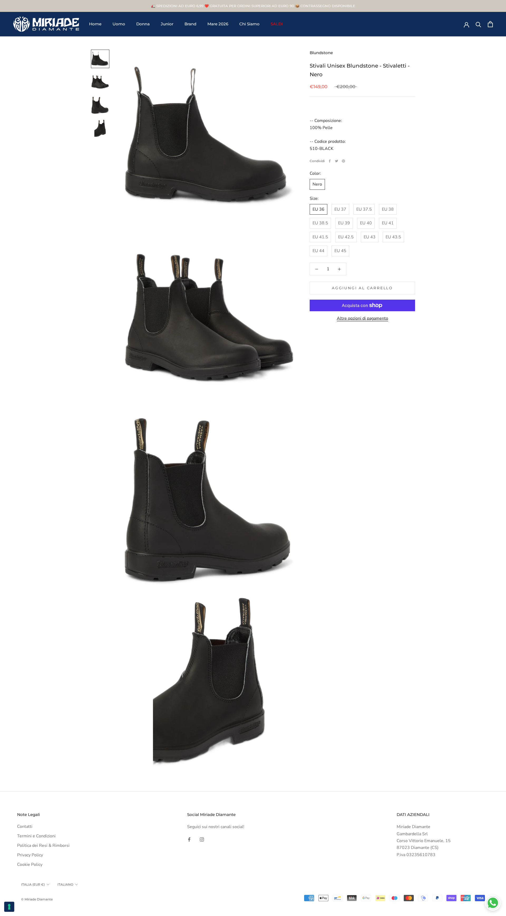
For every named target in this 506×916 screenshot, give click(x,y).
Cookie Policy (29, 864)
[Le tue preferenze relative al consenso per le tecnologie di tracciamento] (9, 907)
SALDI (277, 24)
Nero (317, 184)
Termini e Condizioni (36, 836)
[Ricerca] (478, 24)
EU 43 (370, 237)
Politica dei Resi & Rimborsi (43, 845)
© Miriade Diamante (37, 899)
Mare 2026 (217, 24)
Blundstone (321, 52)
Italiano (65, 884)
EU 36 (318, 209)
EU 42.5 (346, 237)
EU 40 (366, 223)
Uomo (119, 24)
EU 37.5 (364, 209)
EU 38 (388, 209)
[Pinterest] (343, 161)
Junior (167, 24)
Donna (143, 24)
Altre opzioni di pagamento (362, 318)
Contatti (24, 826)
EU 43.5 (393, 237)
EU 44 (318, 251)
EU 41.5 (320, 237)
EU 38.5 (320, 223)
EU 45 (340, 251)
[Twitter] (336, 161)
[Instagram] (202, 839)
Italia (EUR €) (33, 884)
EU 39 (344, 223)
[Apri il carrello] (490, 24)
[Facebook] (329, 161)
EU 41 (388, 223)
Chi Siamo (249, 24)
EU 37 (340, 209)
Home (95, 24)
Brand (190, 24)
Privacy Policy (30, 855)
